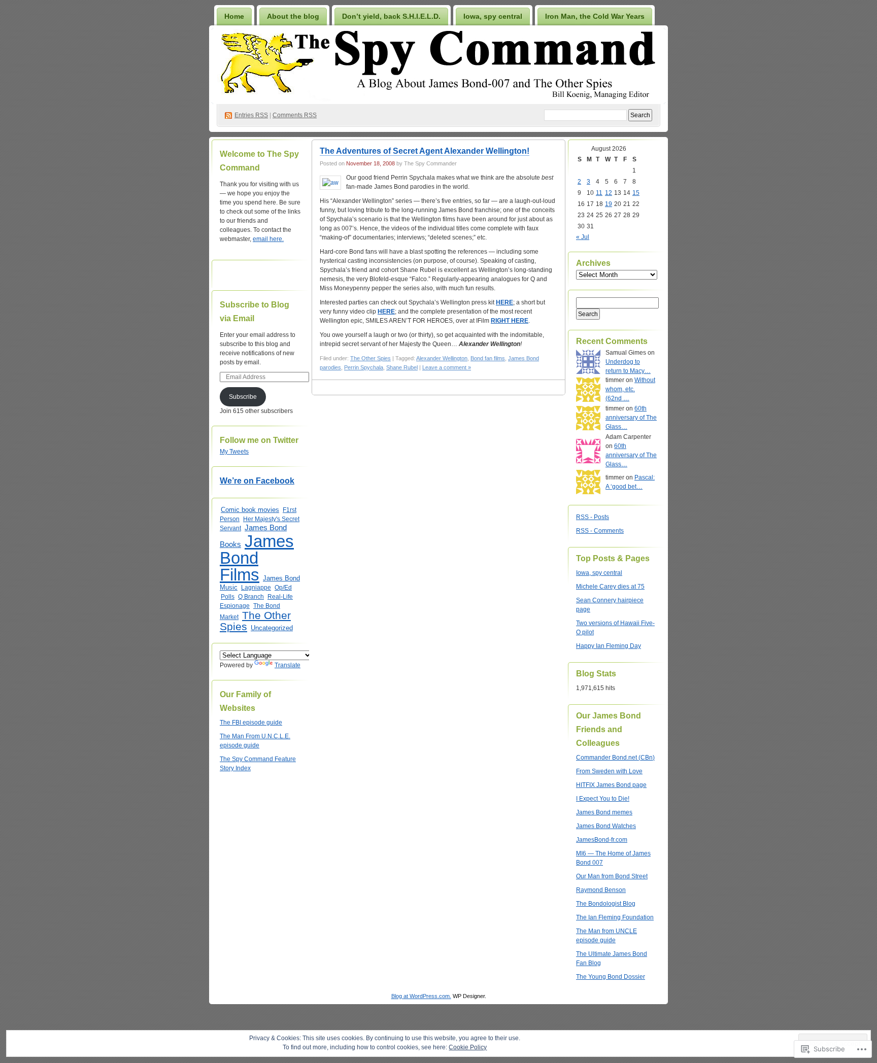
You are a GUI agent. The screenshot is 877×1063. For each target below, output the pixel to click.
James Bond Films (257, 558)
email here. (268, 239)
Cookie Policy (468, 1047)
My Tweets (234, 451)
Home (234, 16)
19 (608, 204)
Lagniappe (256, 587)
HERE (504, 302)
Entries (251, 115)
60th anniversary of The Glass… (631, 417)
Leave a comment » (446, 367)
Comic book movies (250, 509)
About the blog (293, 16)
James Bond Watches (606, 826)
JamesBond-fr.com (601, 839)
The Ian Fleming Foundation (615, 917)
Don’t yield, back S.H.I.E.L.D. (391, 16)
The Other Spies (255, 620)
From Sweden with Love (609, 771)
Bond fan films (487, 358)
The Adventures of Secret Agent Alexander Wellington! (424, 151)
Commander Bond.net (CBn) (615, 757)
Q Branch (251, 596)
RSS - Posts (592, 517)
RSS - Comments (600, 530)
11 (599, 192)
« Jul (582, 237)
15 (635, 192)
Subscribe (243, 396)
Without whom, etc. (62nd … (630, 389)
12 (608, 192)
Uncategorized (272, 628)
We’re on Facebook (257, 480)
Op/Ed (283, 587)
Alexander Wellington (441, 358)
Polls (227, 596)
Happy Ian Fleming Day (608, 645)
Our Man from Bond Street (612, 876)
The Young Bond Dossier (610, 976)
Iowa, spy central (492, 16)
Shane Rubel (402, 367)
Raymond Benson (601, 890)
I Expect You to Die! (602, 798)
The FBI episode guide (251, 722)
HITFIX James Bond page (611, 784)
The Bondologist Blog (605, 903)
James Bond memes (604, 812)
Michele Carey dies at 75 (610, 586)
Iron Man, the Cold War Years (595, 16)
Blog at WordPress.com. (421, 996)
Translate (287, 665)
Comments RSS (295, 115)
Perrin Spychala (363, 367)
